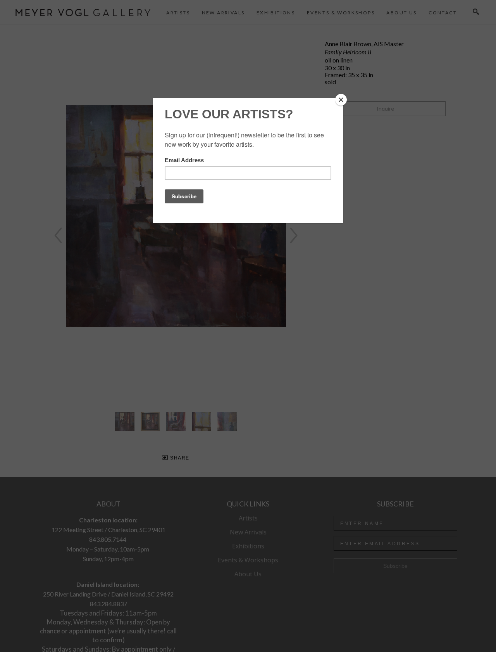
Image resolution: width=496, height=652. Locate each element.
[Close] (341, 100)
